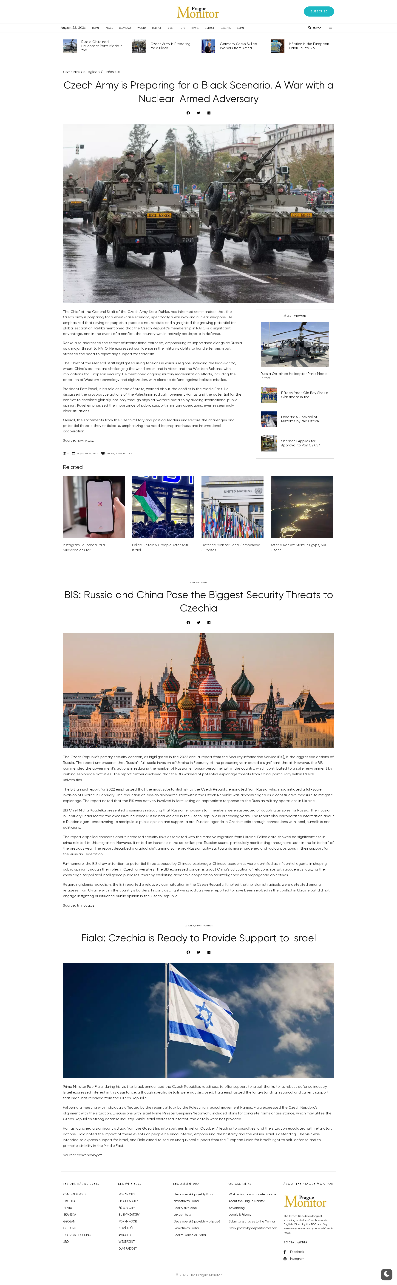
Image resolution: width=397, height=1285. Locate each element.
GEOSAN (69, 1221)
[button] (319, 11)
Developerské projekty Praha (194, 1194)
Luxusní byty (182, 1214)
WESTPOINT (127, 1241)
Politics (156, 27)
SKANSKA (69, 1214)
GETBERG (69, 1228)
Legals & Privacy (240, 1214)
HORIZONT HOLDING (77, 1235)
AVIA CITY (125, 1235)
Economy (125, 27)
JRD (66, 1241)
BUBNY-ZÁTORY (129, 1214)
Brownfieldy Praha (186, 1228)
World (141, 27)
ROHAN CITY (127, 1194)
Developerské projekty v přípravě (197, 1221)
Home (95, 27)
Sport (171, 27)
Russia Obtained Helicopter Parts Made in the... (101, 46)
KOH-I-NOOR (128, 1221)
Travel (194, 27)
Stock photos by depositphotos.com (253, 1228)
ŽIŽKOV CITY (127, 1208)
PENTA (67, 1208)
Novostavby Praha (186, 1201)
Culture (209, 27)
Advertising (237, 1208)
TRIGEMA (69, 1201)
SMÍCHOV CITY (128, 1201)
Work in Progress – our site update (252, 1194)
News (109, 27)
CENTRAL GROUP (74, 1194)
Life (183, 27)
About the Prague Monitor (246, 1201)
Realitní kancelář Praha (190, 1235)
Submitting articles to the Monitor (252, 1221)
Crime (240, 27)
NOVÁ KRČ (126, 1228)
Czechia (226, 27)
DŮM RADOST (128, 1248)
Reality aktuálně (185, 1208)
